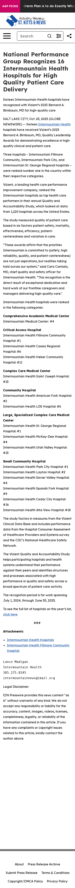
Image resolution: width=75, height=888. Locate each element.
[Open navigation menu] (7, 36)
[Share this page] (69, 36)
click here (10, 614)
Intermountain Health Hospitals (30, 640)
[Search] (49, 36)
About (19, 864)
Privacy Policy (57, 881)
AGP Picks (10, 6)
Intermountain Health (54, 124)
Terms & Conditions (55, 873)
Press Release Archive (44, 864)
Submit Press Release (22, 873)
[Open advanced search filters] (58, 36)
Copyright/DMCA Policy (25, 881)
